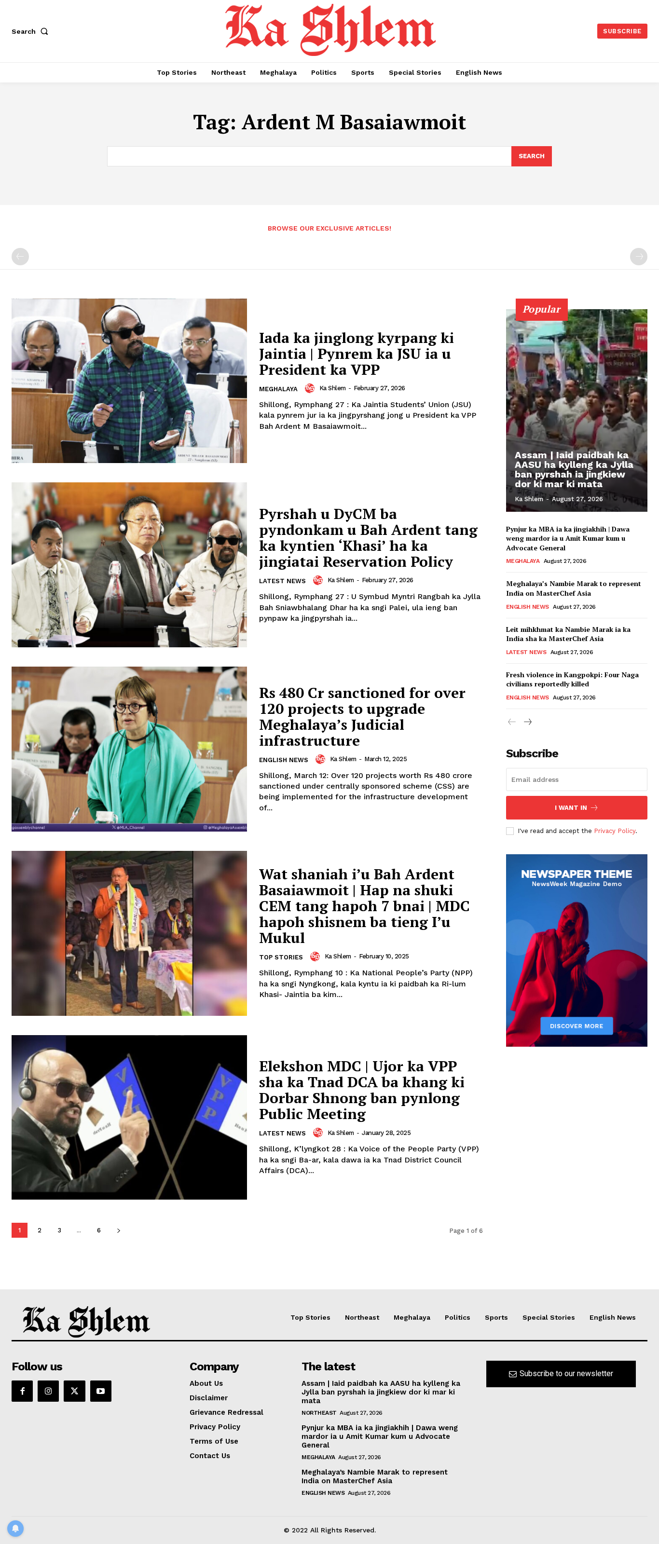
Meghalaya (278, 389)
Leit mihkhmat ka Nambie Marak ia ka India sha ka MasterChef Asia (568, 634)
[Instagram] (48, 1391)
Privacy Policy (614, 830)
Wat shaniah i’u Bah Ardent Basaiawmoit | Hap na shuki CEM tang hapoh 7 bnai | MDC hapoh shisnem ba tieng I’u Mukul (364, 905)
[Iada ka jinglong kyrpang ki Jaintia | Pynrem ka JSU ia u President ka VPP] (129, 381)
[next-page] (118, 1230)
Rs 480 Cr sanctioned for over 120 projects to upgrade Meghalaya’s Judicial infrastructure (362, 716)
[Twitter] (74, 1391)
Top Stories (281, 957)
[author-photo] (311, 388)
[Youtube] (100, 1391)
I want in (571, 807)
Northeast (319, 1412)
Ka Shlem (332, 388)
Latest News (282, 581)
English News (283, 760)
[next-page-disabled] (638, 256)
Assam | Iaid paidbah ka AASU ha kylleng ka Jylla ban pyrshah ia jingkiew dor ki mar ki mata (574, 469)
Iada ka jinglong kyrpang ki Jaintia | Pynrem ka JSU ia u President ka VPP (356, 353)
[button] (32, 31)
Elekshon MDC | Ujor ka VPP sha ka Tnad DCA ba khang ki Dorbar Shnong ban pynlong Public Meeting (362, 1089)
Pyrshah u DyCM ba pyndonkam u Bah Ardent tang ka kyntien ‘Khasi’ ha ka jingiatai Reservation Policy (368, 537)
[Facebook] (22, 1391)
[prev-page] (20, 256)
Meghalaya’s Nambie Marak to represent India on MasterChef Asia (573, 588)
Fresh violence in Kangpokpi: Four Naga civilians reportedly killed (572, 679)
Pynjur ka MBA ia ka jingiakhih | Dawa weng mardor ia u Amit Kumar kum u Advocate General (568, 538)
